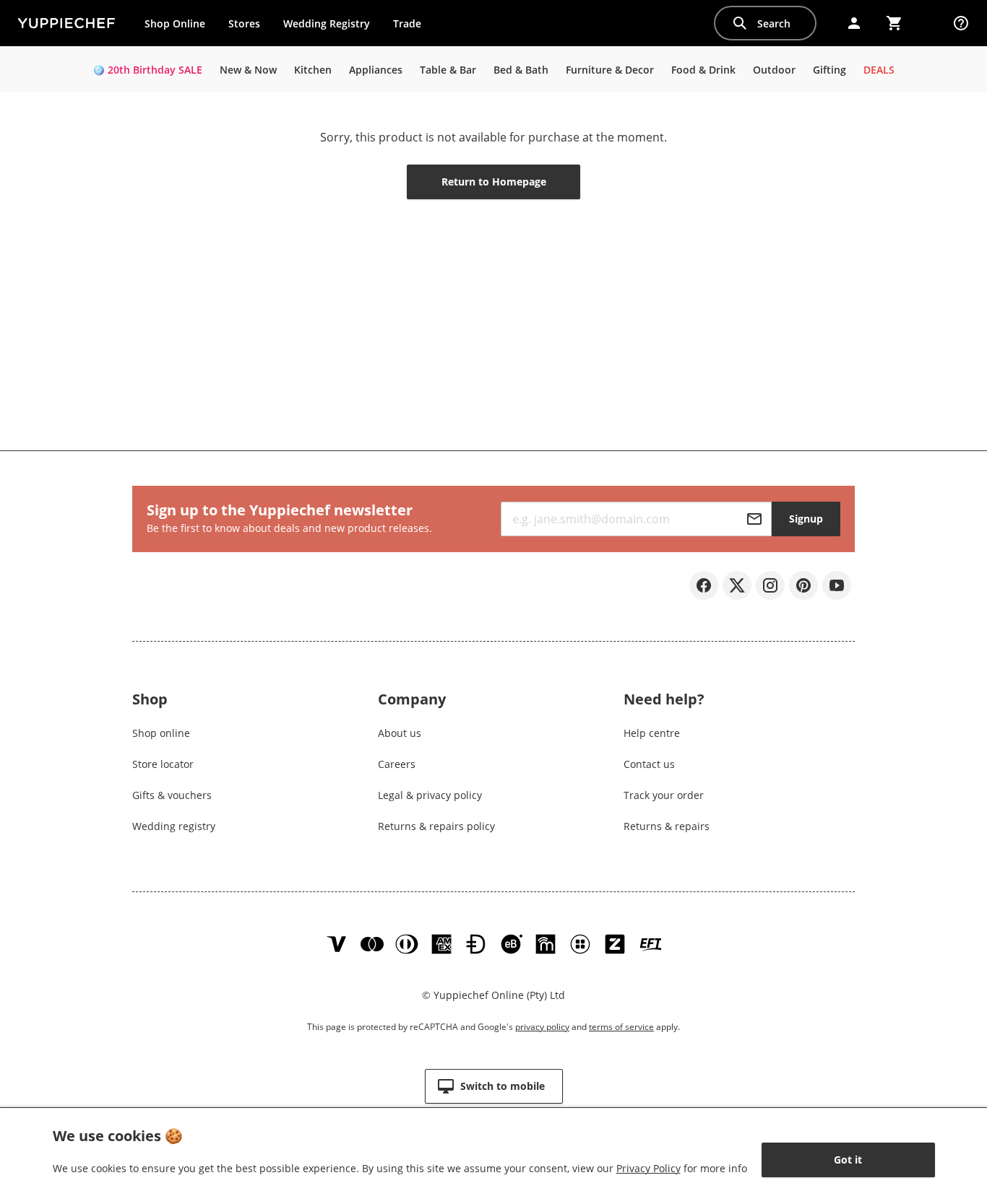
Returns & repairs (667, 826)
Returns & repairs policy (436, 826)
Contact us (649, 764)
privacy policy (542, 1027)
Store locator (163, 764)
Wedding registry (173, 826)
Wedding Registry (326, 23)
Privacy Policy (648, 1168)
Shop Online (175, 23)
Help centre (652, 733)
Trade (412, 27)
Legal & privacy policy (430, 795)
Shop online (161, 733)
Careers (396, 764)
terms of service (621, 1027)
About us (399, 733)
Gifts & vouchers (172, 795)
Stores (244, 23)
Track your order (664, 795)
